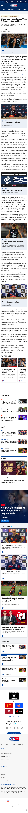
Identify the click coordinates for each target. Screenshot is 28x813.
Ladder (18, 9)
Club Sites (19, 1)
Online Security (4, 807)
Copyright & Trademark (14, 806)
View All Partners (13, 716)
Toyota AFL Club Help (5, 756)
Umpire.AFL (3, 774)
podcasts (6, 477)
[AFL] (2, 2)
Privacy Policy (13, 744)
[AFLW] (7, 2)
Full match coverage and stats (17, 75)
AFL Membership (4, 780)
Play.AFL (2, 769)
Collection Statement (20, 744)
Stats (24, 9)
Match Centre (11, 9)
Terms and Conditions (13, 804)
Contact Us (3, 761)
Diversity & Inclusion (5, 759)
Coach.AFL (3, 771)
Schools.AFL (3, 777)
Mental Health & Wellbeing (6, 753)
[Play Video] (14, 111)
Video (3, 9)
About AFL (3, 750)
